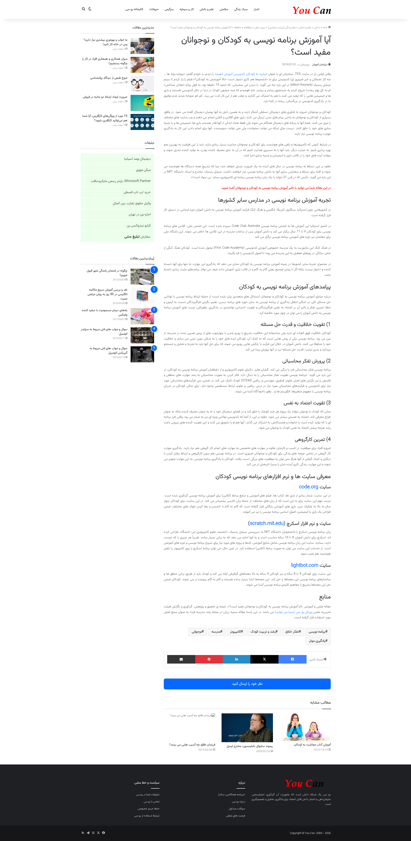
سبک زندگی (241, 9)
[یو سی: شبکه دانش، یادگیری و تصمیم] (299, 9)
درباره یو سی (238, 802)
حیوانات (154, 9)
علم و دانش (207, 9)
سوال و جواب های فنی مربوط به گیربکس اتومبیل (108, 350)
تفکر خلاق (292, 631)
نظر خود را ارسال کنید (247, 684)
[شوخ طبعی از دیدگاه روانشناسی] (142, 84)
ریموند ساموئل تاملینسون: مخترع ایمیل (249, 746)
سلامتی (224, 9)
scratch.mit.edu (267, 523)
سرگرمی (169, 9)
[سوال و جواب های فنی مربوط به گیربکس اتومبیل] (142, 354)
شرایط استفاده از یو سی (146, 816)
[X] (264, 659)
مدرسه (215, 631)
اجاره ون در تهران (140, 214)
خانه (325, 27)
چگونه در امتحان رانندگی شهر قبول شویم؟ (107, 273)
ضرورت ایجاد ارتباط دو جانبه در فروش (105, 97)
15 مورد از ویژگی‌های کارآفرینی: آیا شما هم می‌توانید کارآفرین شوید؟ (104, 118)
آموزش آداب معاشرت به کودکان (312, 744)
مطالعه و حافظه (243, 27)
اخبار (256, 9)
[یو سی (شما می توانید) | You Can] (291, 782)
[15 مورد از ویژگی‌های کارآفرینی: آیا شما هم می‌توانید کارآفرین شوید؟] (142, 122)
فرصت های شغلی (235, 816)
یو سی (327, 794)
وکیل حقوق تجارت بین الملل (132, 203)
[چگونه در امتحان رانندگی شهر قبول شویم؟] (142, 277)
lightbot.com (304, 565)
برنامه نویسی (317, 631)
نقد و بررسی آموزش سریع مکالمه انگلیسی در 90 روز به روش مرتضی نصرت (107, 294)
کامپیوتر (235, 631)
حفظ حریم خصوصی (148, 809)
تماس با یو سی (151, 802)
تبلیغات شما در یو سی (147, 794)
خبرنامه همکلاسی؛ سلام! (231, 794)
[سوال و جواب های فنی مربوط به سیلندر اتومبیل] (142, 335)
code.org (308, 487)
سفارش (137, 237)
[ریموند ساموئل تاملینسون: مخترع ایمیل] (247, 727)
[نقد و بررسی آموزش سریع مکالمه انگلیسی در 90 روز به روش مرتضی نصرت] (142, 296)
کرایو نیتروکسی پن (139, 225)
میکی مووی (143, 170)
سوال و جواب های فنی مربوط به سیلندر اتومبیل (104, 331)
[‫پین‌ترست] (209, 659)
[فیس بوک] (292, 659)
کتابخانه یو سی (134, 9)
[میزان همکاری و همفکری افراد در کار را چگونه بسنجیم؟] (142, 65)
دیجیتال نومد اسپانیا (137, 159)
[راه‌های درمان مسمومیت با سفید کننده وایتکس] (142, 316)
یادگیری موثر (317, 641)
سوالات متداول (237, 809)
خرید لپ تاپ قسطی (137, 192)
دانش (317, 27)
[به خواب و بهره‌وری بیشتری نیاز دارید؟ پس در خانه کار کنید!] (142, 46)
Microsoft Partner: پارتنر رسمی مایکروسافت (121, 181)
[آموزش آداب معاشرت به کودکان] (305, 727)
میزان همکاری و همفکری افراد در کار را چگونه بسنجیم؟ (104, 61)
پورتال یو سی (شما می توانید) (294, 612)
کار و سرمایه (187, 9)
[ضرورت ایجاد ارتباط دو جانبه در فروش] (142, 103)
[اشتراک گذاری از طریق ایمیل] (181, 659)
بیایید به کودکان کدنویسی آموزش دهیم (241, 74)
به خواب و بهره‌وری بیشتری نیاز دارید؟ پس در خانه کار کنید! (105, 42)
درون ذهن (259, 27)
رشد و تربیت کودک (263, 631)
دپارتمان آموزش (320, 64)
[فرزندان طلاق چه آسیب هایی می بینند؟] (189, 727)
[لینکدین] (236, 659)
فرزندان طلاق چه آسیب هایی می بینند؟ (192, 744)
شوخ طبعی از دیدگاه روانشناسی (108, 78)
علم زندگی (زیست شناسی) (282, 27)
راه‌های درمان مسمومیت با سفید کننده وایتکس (104, 312)
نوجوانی (197, 631)
